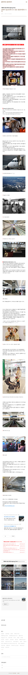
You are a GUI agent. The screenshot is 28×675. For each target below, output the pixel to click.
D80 (12, 633)
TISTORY (14, 673)
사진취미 (12, 639)
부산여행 (10, 637)
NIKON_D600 (22, 639)
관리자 (18, 673)
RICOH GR (17, 633)
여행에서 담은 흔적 (6, 541)
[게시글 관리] (8, 536)
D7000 (7, 647)
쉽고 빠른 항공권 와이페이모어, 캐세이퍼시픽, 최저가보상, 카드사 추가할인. (10, 519)
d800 (3, 633)
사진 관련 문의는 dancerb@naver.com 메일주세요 (11, 601)
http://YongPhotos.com (10, 505)
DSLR (3, 647)
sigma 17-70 (4, 637)
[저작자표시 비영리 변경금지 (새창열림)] (17, 536)
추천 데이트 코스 (9, 641)
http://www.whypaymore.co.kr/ (10, 514)
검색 (25, 657)
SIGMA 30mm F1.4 (13, 635)
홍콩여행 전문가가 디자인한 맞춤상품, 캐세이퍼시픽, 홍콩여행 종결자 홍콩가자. (13, 528)
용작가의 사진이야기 (6, 2)
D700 (7, 639)
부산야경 (3, 645)
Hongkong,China (13, 541)
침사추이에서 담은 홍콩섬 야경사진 (9, 548)
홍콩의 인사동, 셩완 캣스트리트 (8, 543)
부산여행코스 (16, 641)
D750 (17, 639)
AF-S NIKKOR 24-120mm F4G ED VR (9, 643)
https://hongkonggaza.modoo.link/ (11, 524)
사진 (15, 637)
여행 (18, 637)
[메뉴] (26, 2)
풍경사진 (8, 645)
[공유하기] (7, 536)
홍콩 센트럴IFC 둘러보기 (7, 552)
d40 (21, 641)
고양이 (3, 639)
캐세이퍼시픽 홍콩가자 (10, 526)
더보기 (2, 649)
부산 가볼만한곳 (21, 643)
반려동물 (7, 633)
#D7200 (21, 635)
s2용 (22, 637)
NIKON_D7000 (5, 635)
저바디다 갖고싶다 (15, 645)
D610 (3, 641)
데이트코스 (22, 645)
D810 (25, 641)
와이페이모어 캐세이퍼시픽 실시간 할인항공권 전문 (10, 517)
